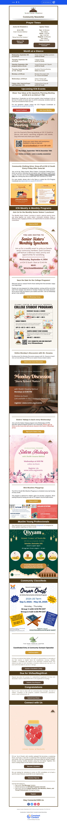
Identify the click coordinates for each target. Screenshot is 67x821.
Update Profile (30, 812)
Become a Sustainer (33, 766)
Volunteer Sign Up (33, 778)
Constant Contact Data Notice (40, 812)
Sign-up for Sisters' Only (33, 431)
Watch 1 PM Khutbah (20, 41)
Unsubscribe (23, 812)
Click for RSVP (33, 224)
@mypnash (39, 525)
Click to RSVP (33, 501)
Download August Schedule (44, 45)
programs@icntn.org (18, 106)
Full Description (33, 652)
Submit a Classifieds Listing (33, 668)
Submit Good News (33, 698)
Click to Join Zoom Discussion (33, 362)
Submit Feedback (21, 110)
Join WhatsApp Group (33, 297)
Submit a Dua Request (33, 682)
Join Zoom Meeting (45, 110)
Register (33, 794)
